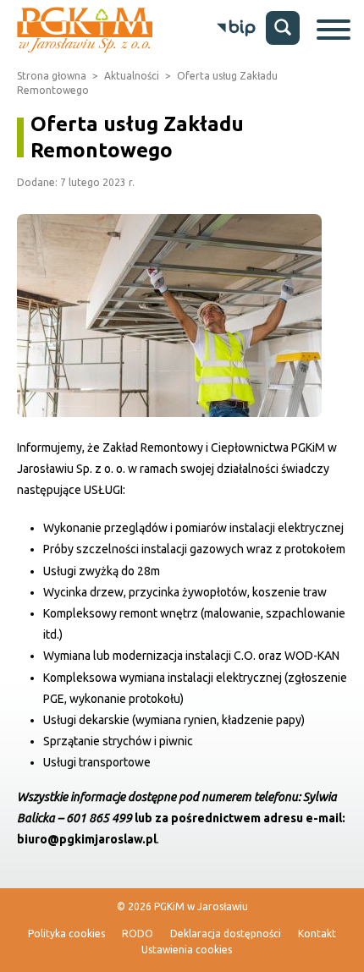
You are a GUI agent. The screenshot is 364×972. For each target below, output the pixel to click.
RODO (137, 933)
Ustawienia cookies (186, 949)
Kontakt (317, 933)
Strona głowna (51, 75)
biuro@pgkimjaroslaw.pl (87, 839)
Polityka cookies (66, 933)
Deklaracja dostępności (225, 933)
